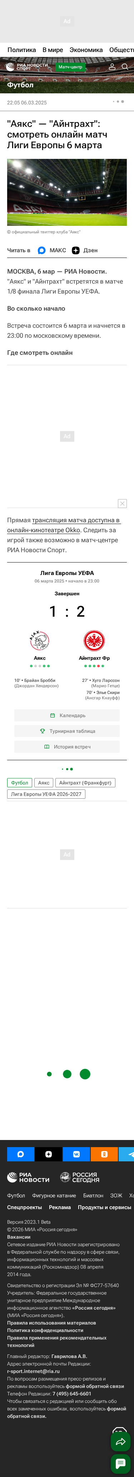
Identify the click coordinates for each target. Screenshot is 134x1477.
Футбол (19, 783)
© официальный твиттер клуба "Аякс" (43, 231)
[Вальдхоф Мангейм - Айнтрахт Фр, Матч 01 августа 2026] (85, 666)
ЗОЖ (116, 1195)
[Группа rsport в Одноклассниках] (104, 1154)
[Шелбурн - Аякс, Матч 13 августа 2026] (35, 666)
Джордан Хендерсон (36, 685)
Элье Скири (108, 692)
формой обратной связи (95, 1386)
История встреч (72, 747)
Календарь (72, 715)
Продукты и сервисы (104, 1207)
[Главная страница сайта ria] (8, 67)
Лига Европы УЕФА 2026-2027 (46, 794)
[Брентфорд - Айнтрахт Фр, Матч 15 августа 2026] (98, 666)
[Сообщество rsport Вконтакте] (76, 1154)
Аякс (43, 783)
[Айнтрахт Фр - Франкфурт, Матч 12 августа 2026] (94, 666)
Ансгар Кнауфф (102, 697)
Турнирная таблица (72, 731)
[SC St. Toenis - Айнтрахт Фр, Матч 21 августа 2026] (102, 666)
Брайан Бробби (39, 680)
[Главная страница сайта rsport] (43, 67)
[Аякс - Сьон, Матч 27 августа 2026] (48, 666)
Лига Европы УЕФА (67, 573)
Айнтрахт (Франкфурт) (85, 783)
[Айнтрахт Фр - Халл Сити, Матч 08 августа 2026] (90, 666)
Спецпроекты (24, 1207)
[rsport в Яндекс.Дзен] (48, 1154)
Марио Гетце (105, 685)
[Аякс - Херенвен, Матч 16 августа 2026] (40, 666)
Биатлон (93, 1195)
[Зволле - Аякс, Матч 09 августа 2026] (31, 666)
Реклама (60, 1207)
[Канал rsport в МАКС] (20, 1154)
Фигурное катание (54, 1195)
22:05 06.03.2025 (27, 102)
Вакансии (18, 1237)
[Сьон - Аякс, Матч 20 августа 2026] (44, 666)
